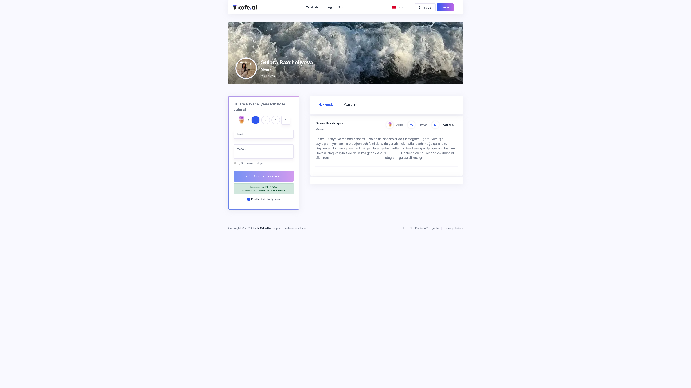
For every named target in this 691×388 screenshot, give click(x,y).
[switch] (237, 163)
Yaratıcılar (312, 7)
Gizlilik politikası (453, 228)
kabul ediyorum (265, 199)
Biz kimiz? (421, 228)
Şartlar (436, 228)
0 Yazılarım (447, 124)
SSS (340, 7)
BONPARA (264, 228)
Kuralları (255, 199)
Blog (329, 7)
